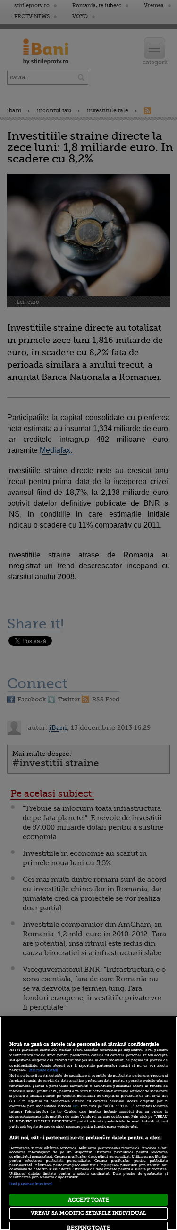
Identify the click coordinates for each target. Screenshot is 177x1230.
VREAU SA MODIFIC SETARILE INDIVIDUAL (88, 1213)
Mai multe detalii (43, 1070)
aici (75, 1106)
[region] (88, 1123)
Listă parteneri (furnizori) (30, 1184)
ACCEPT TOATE (88, 1200)
